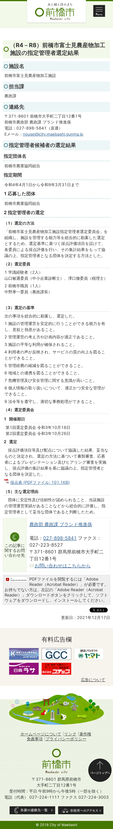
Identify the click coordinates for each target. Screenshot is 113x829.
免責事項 (35, 738)
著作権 (85, 734)
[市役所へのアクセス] (80, 810)
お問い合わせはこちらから (63, 565)
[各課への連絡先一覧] (32, 810)
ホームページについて (40, 734)
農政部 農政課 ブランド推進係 (60, 524)
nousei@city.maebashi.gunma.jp (53, 134)
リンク (70, 734)
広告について (93, 679)
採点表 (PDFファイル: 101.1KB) (40, 482)
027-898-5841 (60, 538)
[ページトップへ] (100, 761)
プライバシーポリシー (65, 738)
